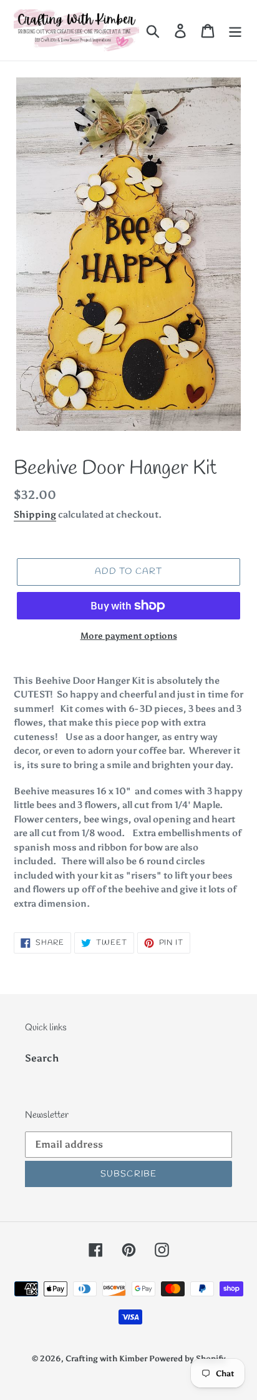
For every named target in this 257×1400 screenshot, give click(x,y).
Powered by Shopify (187, 1358)
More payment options (128, 636)
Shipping (35, 514)
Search (42, 1058)
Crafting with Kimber (107, 1358)
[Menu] (235, 30)
